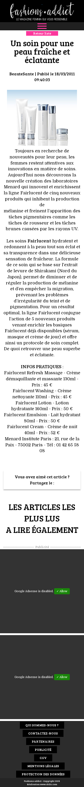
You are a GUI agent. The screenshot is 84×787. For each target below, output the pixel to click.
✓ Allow (61, 591)
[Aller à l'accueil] (42, 11)
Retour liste (42, 33)
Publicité (43, 749)
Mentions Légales (43, 766)
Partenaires (43, 741)
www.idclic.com (48, 784)
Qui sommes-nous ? (42, 725)
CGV (43, 758)
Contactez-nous (43, 733)
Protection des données (43, 774)
